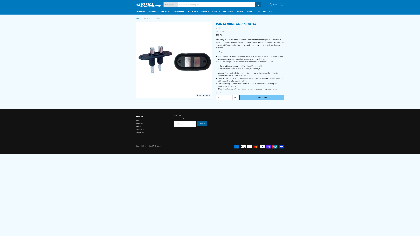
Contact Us (268, 11)
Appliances (228, 11)
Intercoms (179, 11)
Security (140, 11)
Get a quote (140, 133)
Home (138, 18)
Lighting (152, 11)
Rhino (220, 28)
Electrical (165, 11)
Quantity (219, 93)
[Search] (258, 4)
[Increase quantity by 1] (235, 97)
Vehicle (204, 11)
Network (192, 11)
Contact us (140, 129)
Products (139, 123)
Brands (138, 127)
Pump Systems (253, 11)
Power (240, 11)
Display (215, 11)
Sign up (202, 124)
